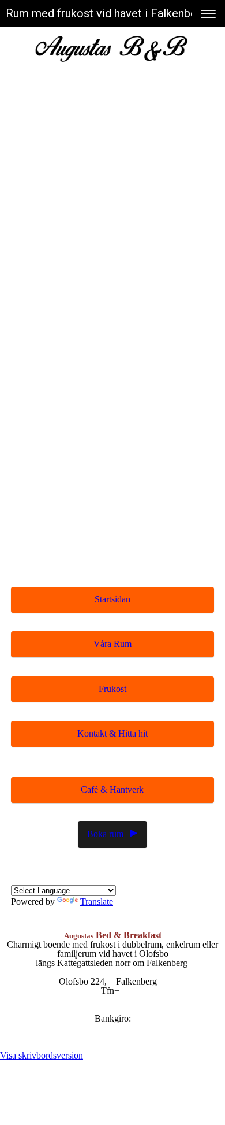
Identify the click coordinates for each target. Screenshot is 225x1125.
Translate (96, 901)
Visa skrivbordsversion (41, 1055)
